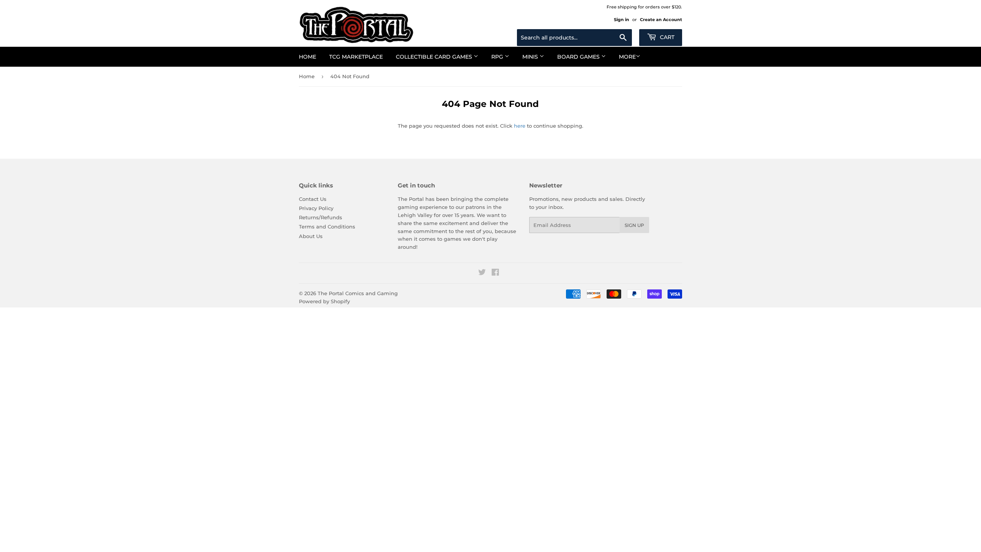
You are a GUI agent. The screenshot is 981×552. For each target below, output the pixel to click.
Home (307, 56)
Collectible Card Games (435, 56)
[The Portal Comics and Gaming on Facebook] (495, 273)
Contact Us (312, 199)
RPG (498, 56)
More (627, 56)
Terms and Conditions (327, 226)
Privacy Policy (316, 208)
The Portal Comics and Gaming (358, 293)
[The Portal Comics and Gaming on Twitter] (482, 273)
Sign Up (634, 225)
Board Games (579, 56)
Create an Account (661, 19)
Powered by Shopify (324, 301)
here (519, 126)
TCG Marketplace (356, 56)
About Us (311, 236)
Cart (666, 37)
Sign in (621, 19)
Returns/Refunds (320, 217)
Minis (531, 56)
